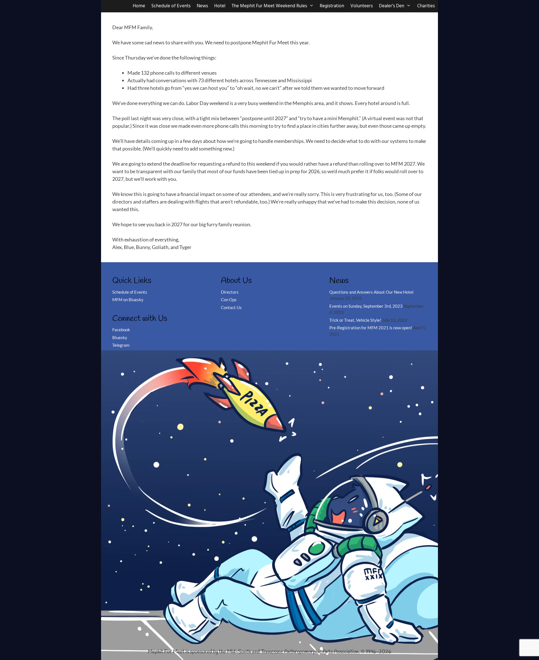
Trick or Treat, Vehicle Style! (355, 320)
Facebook (121, 329)
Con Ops (229, 299)
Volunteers (361, 6)
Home (139, 6)
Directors (230, 291)
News (202, 6)
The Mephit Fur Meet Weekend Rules (269, 6)
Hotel (219, 6)
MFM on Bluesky (127, 299)
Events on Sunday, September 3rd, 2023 (366, 306)
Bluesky (119, 337)
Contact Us (231, 307)
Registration (332, 6)
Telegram (120, 345)
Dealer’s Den (391, 6)
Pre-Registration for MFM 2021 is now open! (370, 327)
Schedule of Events (171, 6)
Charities (426, 6)
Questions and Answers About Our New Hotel (371, 291)
